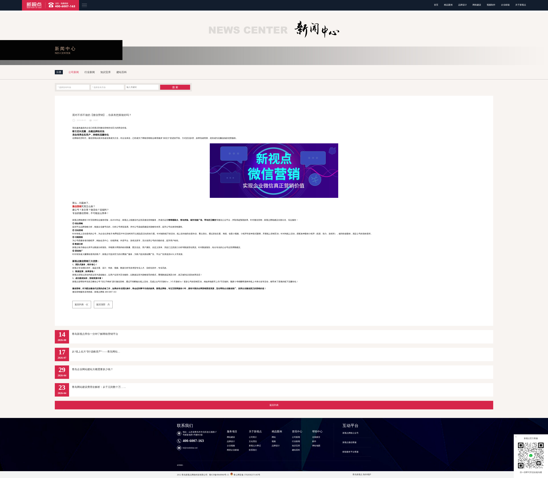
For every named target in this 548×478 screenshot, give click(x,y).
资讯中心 (297, 431)
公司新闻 (73, 72)
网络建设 (477, 5)
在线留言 (316, 437)
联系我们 (253, 450)
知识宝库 (105, 72)
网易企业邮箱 (233, 450)
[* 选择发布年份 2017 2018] (73, 87)
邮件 (314, 441)
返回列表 (79, 304)
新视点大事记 (255, 446)
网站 (274, 437)
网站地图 (316, 446)
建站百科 (121, 72)
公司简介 (253, 437)
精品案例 (448, 5)
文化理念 (253, 441)
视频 (274, 441)
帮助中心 (317, 431)
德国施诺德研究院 (190, 465)
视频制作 (491, 5)
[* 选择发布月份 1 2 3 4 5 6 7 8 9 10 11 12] (107, 87)
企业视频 (231, 446)
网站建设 (231, 437)
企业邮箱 (505, 5)
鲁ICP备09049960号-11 (219, 475)
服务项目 (232, 431)
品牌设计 (462, 5)
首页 (436, 5)
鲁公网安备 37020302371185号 (246, 475)
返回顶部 (100, 304)
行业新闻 (89, 72)
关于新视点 (520, 5)
